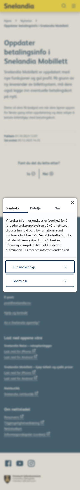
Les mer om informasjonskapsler (46, 250)
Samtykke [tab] (12, 208)
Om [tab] (57, 208)
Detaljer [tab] (35, 208)
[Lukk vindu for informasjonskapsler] (72, 202)
